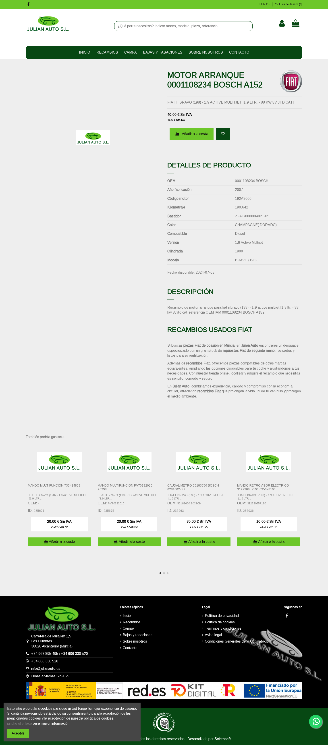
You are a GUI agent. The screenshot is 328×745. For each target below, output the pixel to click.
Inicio (127, 616)
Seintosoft (222, 739)
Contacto (130, 648)
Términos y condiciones (223, 628)
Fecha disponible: (181, 272)
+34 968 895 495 (44, 654)
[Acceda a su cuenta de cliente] (282, 23)
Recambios (132, 622)
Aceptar (18, 733)
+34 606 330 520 (74, 654)
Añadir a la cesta (195, 134)
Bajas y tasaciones (137, 635)
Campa (128, 628)
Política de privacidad (222, 616)
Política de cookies (220, 622)
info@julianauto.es (45, 668)
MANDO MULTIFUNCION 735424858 (54, 485)
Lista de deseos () (290, 4)
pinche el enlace (19, 723)
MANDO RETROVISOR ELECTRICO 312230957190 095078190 (263, 487)
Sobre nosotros (135, 641)
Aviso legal (213, 635)
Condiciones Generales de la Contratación (237, 641)
